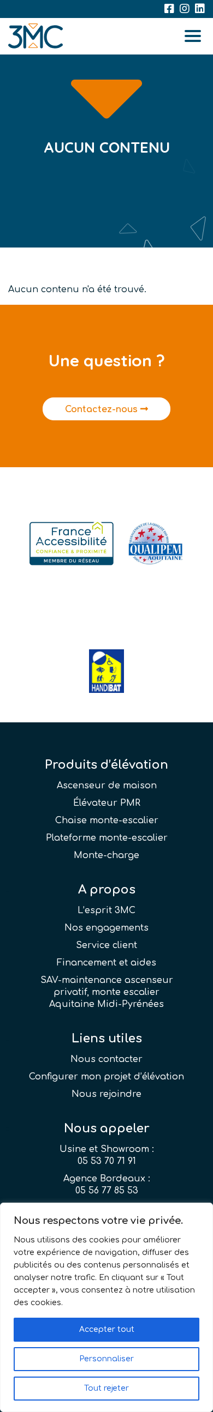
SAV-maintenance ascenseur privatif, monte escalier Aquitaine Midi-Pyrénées (106, 992)
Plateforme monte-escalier (107, 838)
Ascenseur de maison (107, 786)
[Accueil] (35, 36)
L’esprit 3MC (106, 910)
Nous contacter (106, 1059)
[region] (106, 1307)
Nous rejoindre (106, 1094)
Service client (106, 945)
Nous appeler (107, 1128)
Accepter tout (106, 1329)
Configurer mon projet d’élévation (106, 1077)
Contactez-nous (102, 409)
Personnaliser (106, 1359)
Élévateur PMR (106, 803)
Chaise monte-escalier (106, 820)
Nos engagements (106, 928)
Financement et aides (106, 963)
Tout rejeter (106, 1388)
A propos (106, 889)
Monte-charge (106, 855)
